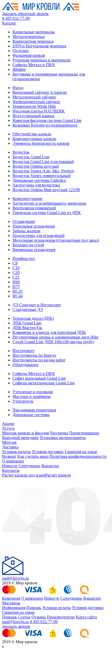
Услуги (8, 428)
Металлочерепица (29, 36)
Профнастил (24, 258)
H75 (16, 286)
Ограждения (24, 221)
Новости (9, 466)
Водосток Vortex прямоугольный (42, 175)
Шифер (19, 69)
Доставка (10, 447)
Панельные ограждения (34, 226)
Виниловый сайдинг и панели (40, 92)
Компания (11, 598)
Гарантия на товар (81, 451)
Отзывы (39, 617)
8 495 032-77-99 (16, 18)
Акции (8, 423)
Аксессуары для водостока (36, 185)
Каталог (9, 23)
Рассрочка (59, 433)
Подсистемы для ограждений (39, 235)
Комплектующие (27, 198)
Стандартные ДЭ (28, 309)
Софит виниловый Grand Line (39, 378)
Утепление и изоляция (33, 392)
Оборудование (25, 364)
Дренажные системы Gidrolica (39, 180)
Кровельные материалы (34, 32)
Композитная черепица (33, 41)
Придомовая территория (34, 410)
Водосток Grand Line (31, 157)
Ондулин (21, 50)
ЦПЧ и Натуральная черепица (39, 46)
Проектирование (84, 433)
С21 (16, 277)
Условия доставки (48, 451)
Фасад (18, 87)
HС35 (18, 291)
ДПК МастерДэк (27, 328)
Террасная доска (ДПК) (33, 318)
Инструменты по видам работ (39, 360)
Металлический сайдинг (34, 97)
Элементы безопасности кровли (41, 143)
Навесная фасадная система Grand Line (47, 120)
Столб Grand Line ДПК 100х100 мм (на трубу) (53, 342)
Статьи (24, 617)
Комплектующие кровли (34, 138)
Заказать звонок (16, 626)
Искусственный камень (33, 116)
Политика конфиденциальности (78, 456)
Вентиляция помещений (34, 208)
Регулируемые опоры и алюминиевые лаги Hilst (55, 337)
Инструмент (23, 350)
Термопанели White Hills (34, 106)
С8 (15, 263)
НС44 (18, 296)
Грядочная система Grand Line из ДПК (47, 212)
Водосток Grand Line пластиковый (43, 161)
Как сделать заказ (32, 456)
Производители (61, 617)
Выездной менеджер (20, 437)
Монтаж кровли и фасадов (25, 433)
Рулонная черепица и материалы (42, 60)
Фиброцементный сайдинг (36, 101)
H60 (16, 282)
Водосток (21, 152)
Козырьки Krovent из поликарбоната (45, 125)
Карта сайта (86, 617)
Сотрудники (29, 466)
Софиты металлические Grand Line (44, 383)
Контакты (11, 470)
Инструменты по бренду (34, 355)
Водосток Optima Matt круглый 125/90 (46, 189)
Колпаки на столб (28, 245)
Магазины (11, 603)
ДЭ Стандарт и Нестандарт (37, 305)
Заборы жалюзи (26, 231)
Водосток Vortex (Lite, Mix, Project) (43, 171)
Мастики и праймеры (32, 396)
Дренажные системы (31, 414)
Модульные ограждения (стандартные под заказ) (56, 240)
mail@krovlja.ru (15, 578)
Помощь (33, 607)
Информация (13, 607)
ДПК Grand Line (27, 323)
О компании (13, 461)
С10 (16, 268)
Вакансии (50, 466)
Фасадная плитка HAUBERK (39, 111)
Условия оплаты (16, 451)
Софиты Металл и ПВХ (34, 64)
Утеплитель (23, 401)
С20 (16, 272)
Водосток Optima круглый (36, 166)
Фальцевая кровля (29, 55)
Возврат (9, 456)
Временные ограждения (34, 249)
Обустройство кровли (32, 134)
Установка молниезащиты (63, 437)
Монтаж (9, 442)
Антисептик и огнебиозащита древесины (49, 203)
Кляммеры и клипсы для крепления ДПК (49, 332)
